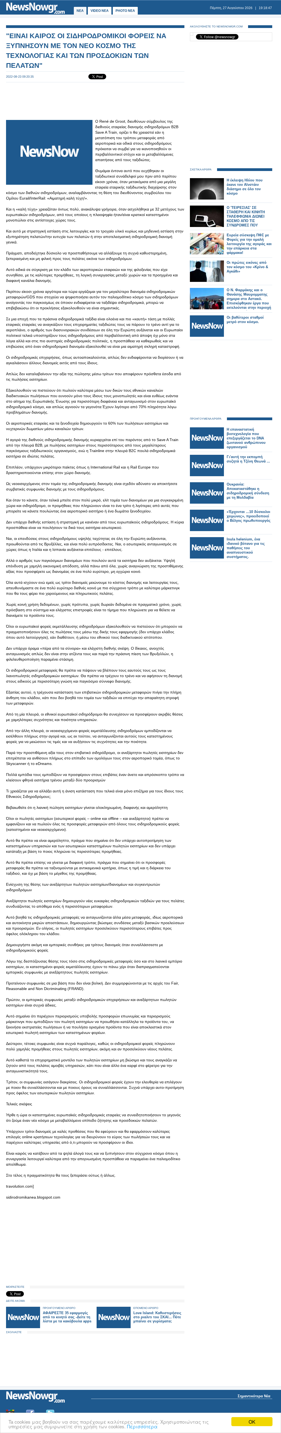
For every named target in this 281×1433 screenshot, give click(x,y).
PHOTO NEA (125, 11)
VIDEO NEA (100, 11)
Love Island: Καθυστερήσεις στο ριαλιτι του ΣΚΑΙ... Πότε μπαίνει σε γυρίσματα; (157, 1317)
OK (252, 1421)
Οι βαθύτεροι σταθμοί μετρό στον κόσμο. (245, 319)
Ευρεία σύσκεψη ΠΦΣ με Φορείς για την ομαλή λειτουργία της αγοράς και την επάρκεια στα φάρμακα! (249, 244)
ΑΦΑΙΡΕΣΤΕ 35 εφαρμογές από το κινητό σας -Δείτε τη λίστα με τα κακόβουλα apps (67, 1317)
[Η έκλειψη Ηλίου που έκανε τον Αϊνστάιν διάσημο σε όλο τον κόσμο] (207, 198)
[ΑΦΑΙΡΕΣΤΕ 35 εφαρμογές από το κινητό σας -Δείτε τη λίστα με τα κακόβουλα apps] (23, 1327)
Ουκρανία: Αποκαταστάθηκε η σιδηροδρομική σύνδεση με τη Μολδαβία (248, 491)
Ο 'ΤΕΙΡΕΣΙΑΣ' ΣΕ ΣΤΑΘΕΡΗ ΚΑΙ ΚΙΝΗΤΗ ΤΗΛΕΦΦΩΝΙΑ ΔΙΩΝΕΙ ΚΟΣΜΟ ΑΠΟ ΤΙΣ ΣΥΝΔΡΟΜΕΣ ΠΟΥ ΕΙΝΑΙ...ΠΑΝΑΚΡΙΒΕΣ (246, 219)
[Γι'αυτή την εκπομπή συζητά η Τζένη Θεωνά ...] (207, 475)
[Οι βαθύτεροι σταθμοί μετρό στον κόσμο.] (207, 335)
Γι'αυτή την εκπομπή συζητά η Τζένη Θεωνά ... (248, 459)
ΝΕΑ (80, 11)
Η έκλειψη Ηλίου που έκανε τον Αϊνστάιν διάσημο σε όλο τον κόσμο (245, 186)
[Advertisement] (95, 100)
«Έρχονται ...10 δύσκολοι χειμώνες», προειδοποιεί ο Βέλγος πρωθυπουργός (249, 516)
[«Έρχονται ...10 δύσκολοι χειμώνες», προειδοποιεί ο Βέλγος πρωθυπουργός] (207, 530)
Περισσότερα (142, 1426)
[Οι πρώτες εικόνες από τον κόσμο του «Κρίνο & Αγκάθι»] (207, 281)
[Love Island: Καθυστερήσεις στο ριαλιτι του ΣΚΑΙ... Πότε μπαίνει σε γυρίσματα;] (114, 1327)
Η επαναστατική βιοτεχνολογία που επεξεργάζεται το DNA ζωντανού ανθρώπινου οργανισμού (246, 438)
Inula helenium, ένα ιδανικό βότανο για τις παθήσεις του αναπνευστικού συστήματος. (246, 548)
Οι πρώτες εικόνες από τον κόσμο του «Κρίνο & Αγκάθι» (247, 266)
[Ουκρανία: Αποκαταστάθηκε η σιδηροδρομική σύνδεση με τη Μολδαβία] (207, 502)
